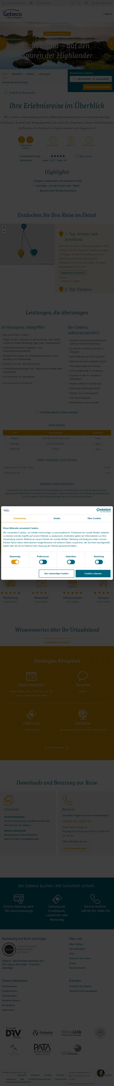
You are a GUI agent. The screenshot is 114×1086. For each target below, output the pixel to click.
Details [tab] (57, 518)
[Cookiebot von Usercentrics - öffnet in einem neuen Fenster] (98, 510)
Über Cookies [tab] (94, 518)
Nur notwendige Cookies (56, 573)
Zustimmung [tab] (20, 518)
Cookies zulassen (93, 573)
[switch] (43, 562)
